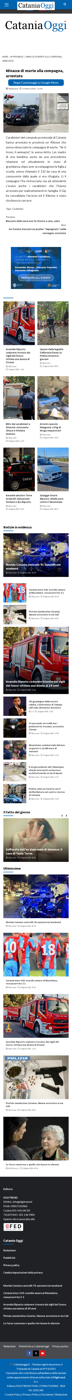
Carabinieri (17, 208)
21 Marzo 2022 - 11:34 (32, 88)
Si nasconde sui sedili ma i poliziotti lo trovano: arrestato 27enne (46, 726)
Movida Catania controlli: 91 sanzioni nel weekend (33, 922)
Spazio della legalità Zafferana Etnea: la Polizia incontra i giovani (51, 354)
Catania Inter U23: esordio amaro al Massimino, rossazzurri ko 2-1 (47, 591)
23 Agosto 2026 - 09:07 (51, 618)
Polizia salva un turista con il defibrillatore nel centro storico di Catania (47, 791)
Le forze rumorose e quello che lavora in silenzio (32, 1164)
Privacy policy (11, 1265)
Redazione (13, 88)
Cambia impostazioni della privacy (23, 1272)
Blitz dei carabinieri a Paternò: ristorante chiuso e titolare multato (18, 428)
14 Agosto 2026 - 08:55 (50, 509)
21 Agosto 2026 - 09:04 (50, 366)
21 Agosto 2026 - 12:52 (51, 755)
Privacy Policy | (32, 1394)
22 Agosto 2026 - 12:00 (51, 733)
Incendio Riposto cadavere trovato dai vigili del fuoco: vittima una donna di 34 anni (18, 356)
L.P (32, 711)
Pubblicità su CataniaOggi (34, 1346)
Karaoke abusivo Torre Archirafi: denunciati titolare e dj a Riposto (19, 499)
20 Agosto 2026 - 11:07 (51, 777)
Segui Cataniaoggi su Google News (36, 82)
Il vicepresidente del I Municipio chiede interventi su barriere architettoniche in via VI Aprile (46, 770)
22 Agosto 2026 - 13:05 (45, 711)
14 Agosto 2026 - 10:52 (16, 509)
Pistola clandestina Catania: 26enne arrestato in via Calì (44, 613)
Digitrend (59, 1377)
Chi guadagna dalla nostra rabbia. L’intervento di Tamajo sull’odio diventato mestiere (45, 704)
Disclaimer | (48, 1394)
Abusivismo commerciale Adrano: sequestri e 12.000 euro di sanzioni (47, 748)
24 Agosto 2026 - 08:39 (28, 573)
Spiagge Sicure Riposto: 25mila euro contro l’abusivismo (51, 499)
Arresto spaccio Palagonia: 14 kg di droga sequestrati (50, 427)
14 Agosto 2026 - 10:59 (50, 437)
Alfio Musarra (13, 857)
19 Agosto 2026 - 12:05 (51, 799)
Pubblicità (9, 1257)
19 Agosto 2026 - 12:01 (16, 441)
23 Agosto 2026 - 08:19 (30, 1168)
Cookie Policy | (14, 1394)
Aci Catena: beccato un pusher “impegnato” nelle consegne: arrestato (37, 229)
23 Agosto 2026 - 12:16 (16, 369)
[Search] (65, 4)
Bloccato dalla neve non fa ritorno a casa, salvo (33, 219)
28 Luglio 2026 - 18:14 (30, 857)
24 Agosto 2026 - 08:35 (51, 596)
